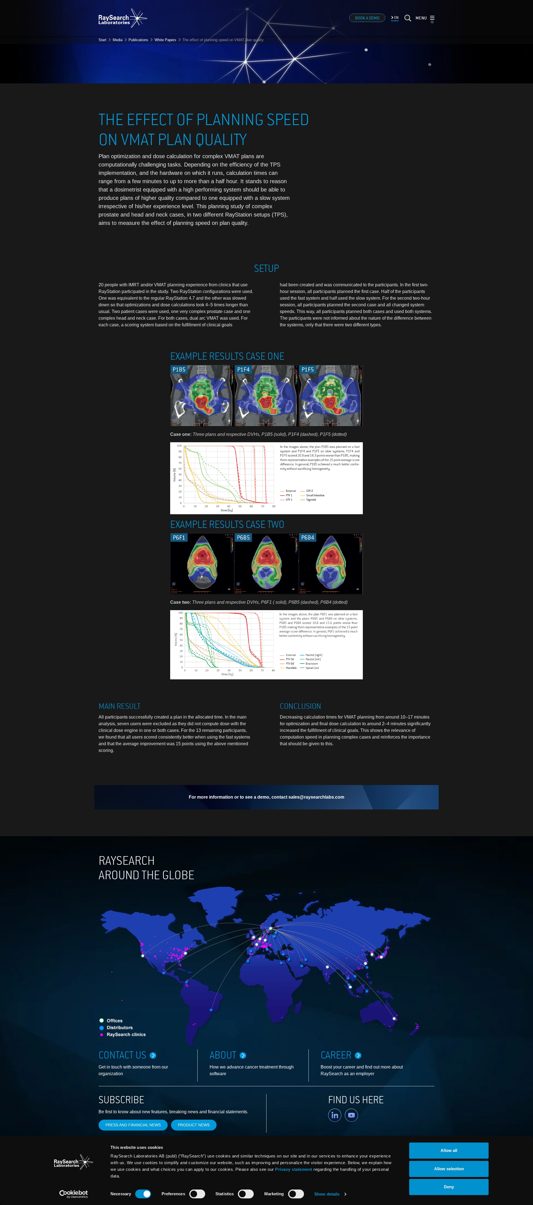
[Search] (407, 21)
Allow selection (449, 1168)
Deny (449, 1186)
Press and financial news (133, 1125)
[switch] (197, 1193)
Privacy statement (293, 1169)
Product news (194, 1125)
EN (396, 17)
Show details (327, 1194)
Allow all (449, 1150)
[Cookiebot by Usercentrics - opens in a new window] (73, 1194)
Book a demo (367, 18)
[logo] (123, 18)
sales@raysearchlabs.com (316, 797)
